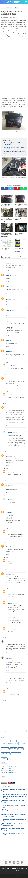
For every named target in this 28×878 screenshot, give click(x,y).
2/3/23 (13, 617)
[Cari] (26, 2)
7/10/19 (13, 299)
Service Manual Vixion (7, 768)
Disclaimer (19, 870)
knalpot (20, 748)
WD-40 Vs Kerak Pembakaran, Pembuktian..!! (19, 250)
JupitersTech (14, 2)
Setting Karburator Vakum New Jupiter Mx (14, 806)
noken (18, 751)
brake (18, 741)
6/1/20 (13, 321)
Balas (7, 270)
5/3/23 (15, 629)
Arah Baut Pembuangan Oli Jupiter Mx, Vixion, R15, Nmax (14, 815)
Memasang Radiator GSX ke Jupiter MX (12, 143)
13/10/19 (14, 310)
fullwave (22, 743)
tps (21, 756)
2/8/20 (13, 456)
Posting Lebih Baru (7, 731)
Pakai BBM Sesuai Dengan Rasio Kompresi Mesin (12, 824)
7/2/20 (13, 379)
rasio (19, 753)
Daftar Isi (23, 868)
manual (4, 751)
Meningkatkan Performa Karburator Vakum (14, 829)
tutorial (4, 758)
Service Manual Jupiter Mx (8, 766)
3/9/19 (10, 286)
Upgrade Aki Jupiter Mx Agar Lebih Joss (21, 205)
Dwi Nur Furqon (10, 408)
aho (3, 741)
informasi (14, 746)
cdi (23, 741)
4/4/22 (12, 658)
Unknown (8, 299)
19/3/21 (15, 561)
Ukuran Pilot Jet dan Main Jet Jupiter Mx (14, 790)
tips (17, 756)
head (8, 746)
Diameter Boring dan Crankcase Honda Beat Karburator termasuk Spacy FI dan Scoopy (15, 796)
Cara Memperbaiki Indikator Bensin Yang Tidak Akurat (6, 235)
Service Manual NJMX (7, 770)
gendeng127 (9, 351)
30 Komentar (13, 17)
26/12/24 (12, 676)
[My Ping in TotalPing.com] (4, 783)
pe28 (3, 753)
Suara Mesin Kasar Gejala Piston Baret (6, 205)
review (4, 756)
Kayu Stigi (8, 321)
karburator (5, 748)
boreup (13, 741)
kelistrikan (13, 748)
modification (11, 751)
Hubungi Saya (5, 868)
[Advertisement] (14, 59)
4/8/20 (15, 472)
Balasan (6, 362)
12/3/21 (13, 574)
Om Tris (8, 485)
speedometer (11, 756)
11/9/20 (12, 485)
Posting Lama (22, 731)
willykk (8, 642)
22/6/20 (15, 432)
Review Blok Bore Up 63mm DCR (20, 234)
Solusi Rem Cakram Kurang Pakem (6, 249)
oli (23, 751)
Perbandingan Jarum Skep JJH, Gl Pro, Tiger (14, 820)
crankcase (10, 743)
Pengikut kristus (10, 547)
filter (16, 743)
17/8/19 (12, 263)
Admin (7, 275)
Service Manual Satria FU (8, 772)
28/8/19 (14, 275)
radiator (13, 753)
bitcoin (8, 741)
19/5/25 (15, 692)
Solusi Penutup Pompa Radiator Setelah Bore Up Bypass (7, 219)
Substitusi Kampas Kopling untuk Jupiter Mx (14, 148)
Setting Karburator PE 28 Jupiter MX (14, 810)
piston (8, 753)
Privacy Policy (10, 870)
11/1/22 (12, 642)
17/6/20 (17, 408)
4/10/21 (15, 499)
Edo (7, 286)
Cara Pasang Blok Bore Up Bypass (20, 218)
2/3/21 (16, 547)
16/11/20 (13, 512)
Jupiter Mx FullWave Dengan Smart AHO (13, 834)
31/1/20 (13, 340)
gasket (4, 746)
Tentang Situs (15, 868)
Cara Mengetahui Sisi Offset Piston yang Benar (14, 152)
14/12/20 (15, 532)
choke (3, 743)
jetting (21, 746)
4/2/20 (15, 365)
